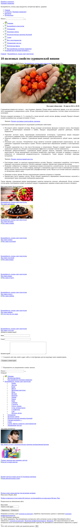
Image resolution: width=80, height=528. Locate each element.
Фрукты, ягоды (17, 413)
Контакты (50, 521)
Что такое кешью (6, 276)
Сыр (13, 411)
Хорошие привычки (7, 3)
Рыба (13, 401)
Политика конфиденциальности (35, 521)
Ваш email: (4, 505)
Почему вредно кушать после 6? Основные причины (18, 476)
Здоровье (11, 376)
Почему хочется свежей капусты (22, 159)
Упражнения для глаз (15, 425)
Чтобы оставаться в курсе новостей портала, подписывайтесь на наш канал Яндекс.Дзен (30, 498)
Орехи (14, 399)
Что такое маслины (7, 221)
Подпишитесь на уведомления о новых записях (19, 367)
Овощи (14, 397)
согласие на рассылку (26, 514)
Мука (13, 392)
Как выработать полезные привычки (20, 380)
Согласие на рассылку (16, 521)
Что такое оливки (6, 239)
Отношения (11, 415)
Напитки (14, 395)
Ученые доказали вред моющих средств (14, 460)
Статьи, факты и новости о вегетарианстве (22, 423)
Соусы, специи (16, 406)
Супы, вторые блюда (18, 408)
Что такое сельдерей (7, 258)
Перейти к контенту (7, 1)
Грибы (14, 383)
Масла (14, 388)
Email (2, 339)
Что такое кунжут (6, 294)
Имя (2, 335)
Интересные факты (14, 378)
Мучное (14, 394)
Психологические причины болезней (20, 418)
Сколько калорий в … (15, 420)
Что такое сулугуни (7, 330)
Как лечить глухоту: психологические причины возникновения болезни (25, 444)
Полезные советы (13, 416)
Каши (13, 387)
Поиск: (3, 19)
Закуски (14, 385)
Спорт (10, 422)
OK (37, 526)
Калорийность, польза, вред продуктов (38, 63)
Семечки (14, 402)
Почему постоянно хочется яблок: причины (25, 121)
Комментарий (5, 353)
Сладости (15, 404)
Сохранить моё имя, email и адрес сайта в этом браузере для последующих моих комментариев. (35, 357)
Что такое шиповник (8, 204)
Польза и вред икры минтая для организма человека (18, 493)
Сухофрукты (16, 409)
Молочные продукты (19, 390)
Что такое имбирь (6, 312)
